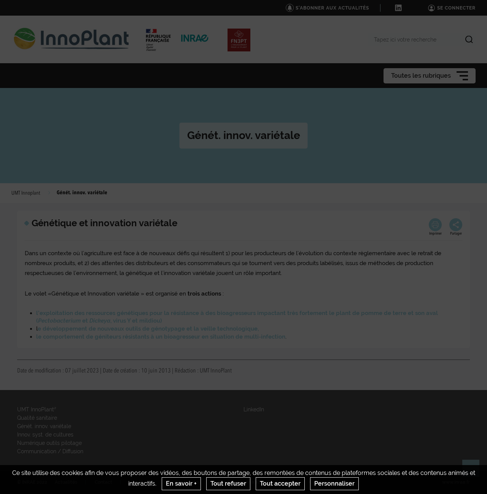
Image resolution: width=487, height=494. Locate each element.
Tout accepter (280, 483)
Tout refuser (228, 483)
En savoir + (181, 483)
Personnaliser (334, 483)
